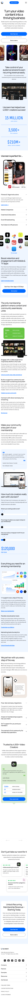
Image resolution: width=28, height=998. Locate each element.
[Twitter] (5, 960)
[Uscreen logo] (5, 948)
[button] (20, 840)
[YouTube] (16, 960)
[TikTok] (19, 960)
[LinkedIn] (23, 960)
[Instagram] (12, 960)
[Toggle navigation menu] (26, 3)
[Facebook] (8, 960)
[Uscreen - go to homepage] (2, 2)
